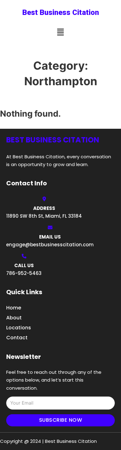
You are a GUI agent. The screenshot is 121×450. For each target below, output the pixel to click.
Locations (18, 327)
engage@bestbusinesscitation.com (50, 244)
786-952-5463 (24, 273)
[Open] (60, 32)
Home (13, 307)
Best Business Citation (60, 12)
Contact (17, 337)
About (14, 317)
